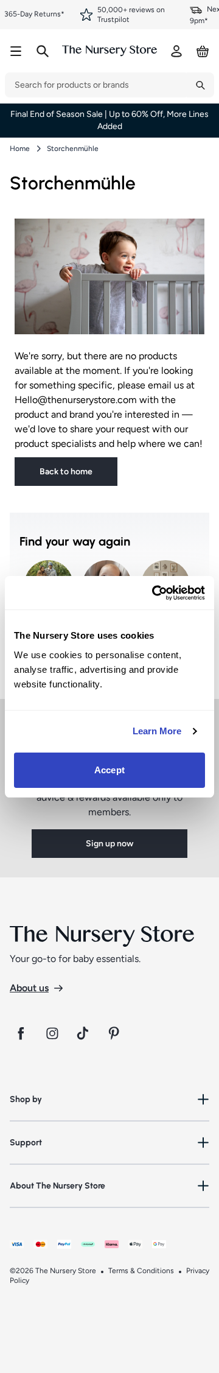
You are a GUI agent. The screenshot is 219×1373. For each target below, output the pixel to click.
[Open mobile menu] (16, 51)
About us (29, 988)
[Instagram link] (52, 1033)
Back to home (66, 471)
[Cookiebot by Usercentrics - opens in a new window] (154, 593)
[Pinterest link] (116, 1033)
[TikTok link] (84, 1033)
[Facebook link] (21, 1033)
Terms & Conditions (141, 1270)
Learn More (157, 731)
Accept (109, 770)
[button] (109, 1099)
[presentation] (96, 84)
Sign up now (109, 843)
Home (20, 148)
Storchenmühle (73, 148)
